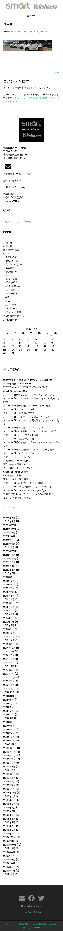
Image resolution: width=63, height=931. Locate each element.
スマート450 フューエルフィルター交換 (24, 490)
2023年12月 (9, 551)
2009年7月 (9, 766)
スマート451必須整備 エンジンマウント (24, 427)
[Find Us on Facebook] (31, 898)
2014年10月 (9, 647)
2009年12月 (9, 748)
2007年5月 (9, 863)
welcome (10, 924)
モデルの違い (11, 257)
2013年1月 (8, 673)
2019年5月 (9, 584)
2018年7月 (8, 592)
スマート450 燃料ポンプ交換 (19, 413)
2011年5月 (8, 707)
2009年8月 (9, 763)
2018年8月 (9, 588)
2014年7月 (8, 651)
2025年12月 (9, 525)
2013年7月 (8, 666)
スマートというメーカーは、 (18, 457)
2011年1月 (8, 718)
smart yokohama (40, 31)
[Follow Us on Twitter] (41, 898)
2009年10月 (9, 755)
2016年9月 (9, 633)
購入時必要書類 (24, 924)
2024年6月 (9, 543)
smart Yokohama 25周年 (15, 472)
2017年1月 (8, 629)
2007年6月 (9, 859)
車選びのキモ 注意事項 (16, 479)
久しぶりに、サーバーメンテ (18, 468)
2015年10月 (9, 636)
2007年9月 (9, 848)
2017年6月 (8, 618)
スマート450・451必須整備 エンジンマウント (27, 486)
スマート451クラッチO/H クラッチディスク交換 (28, 394)
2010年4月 (9, 733)
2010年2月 (9, 740)
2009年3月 (9, 781)
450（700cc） (12, 286)
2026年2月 (9, 521)
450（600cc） (12, 282)
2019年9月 (9, 577)
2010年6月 (9, 726)
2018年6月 (9, 595)
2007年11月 (9, 841)
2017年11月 (8, 614)
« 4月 (6, 360)
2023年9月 (9, 562)
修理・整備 (10, 279)
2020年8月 (9, 569)
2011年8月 (8, 699)
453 (6, 301)
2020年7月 (9, 573)
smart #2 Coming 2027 (15, 391)
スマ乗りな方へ (11, 272)
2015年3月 (9, 644)
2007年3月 (9, 870)
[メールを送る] (8, 166)
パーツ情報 (10, 304)
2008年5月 (9, 818)
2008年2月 (9, 830)
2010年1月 (8, 744)
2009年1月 (9, 789)
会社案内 (52, 924)
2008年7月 (9, 811)
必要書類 (9, 268)
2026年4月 (9, 517)
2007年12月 (9, 837)
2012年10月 (9, 677)
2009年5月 (9, 774)
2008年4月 (9, 822)
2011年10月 (9, 692)
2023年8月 (9, 566)
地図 (24, 927)
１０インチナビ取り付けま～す (19, 498)
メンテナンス (11, 275)
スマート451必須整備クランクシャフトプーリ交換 (28, 449)
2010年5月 (9, 729)
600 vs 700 (11, 260)
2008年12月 (9, 792)
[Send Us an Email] (22, 898)
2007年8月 (9, 852)
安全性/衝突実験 (12, 264)
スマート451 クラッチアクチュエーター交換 (26, 416)
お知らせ (7, 242)
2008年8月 (9, 807)
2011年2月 (8, 714)
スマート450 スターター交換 (19, 409)
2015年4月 (8, 640)
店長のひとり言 (12, 312)
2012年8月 (9, 681)
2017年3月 (8, 625)
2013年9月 (9, 662)
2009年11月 (9, 752)
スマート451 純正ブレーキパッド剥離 (23, 483)
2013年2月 (9, 670)
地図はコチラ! (14, 187)
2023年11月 (9, 555)
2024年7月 (9, 540)
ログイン (32, 88)
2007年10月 (9, 844)
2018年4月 (8, 599)
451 (6, 297)
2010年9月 (9, 722)
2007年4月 (9, 867)
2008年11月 (9, 796)
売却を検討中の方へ (13, 316)
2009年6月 (9, 770)
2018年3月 (9, 603)
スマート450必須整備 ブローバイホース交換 (27, 405)
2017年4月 (8, 621)
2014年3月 (8, 655)
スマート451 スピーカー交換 (18, 453)
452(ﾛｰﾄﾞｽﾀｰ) (11, 293)
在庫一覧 (7, 246)
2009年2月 (9, 785)
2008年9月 (9, 804)
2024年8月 (9, 536)
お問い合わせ (10, 319)
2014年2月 (8, 659)
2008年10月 (9, 800)
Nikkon (31, 912)
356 (57, 72)
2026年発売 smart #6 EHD (18, 383)
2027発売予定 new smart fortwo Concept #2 (27, 380)
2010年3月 (9, 737)
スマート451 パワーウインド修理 (20, 435)
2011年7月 (8, 703)
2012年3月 (9, 688)
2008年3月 (9, 826)
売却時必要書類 (39, 924)
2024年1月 (8, 547)
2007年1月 (8, 874)
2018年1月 (8, 610)
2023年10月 (9, 558)
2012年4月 (8, 685)
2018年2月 (9, 607)
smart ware (10, 308)
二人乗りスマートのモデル (16, 460)
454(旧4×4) (10, 290)
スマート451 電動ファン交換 (18, 438)
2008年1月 (9, 833)
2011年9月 (8, 696)
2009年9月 (9, 759)
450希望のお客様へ (13, 475)
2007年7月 (9, 856)
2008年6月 (9, 815)
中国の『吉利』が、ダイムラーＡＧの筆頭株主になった (31, 494)
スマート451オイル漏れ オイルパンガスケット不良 (30, 431)
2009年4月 (9, 778)
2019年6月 (9, 581)
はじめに (7, 253)
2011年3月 (8, 711)
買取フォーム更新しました (16, 464)
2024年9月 (9, 532)
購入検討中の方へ (12, 250)
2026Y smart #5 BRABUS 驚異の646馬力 (25, 387)
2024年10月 (9, 529)
